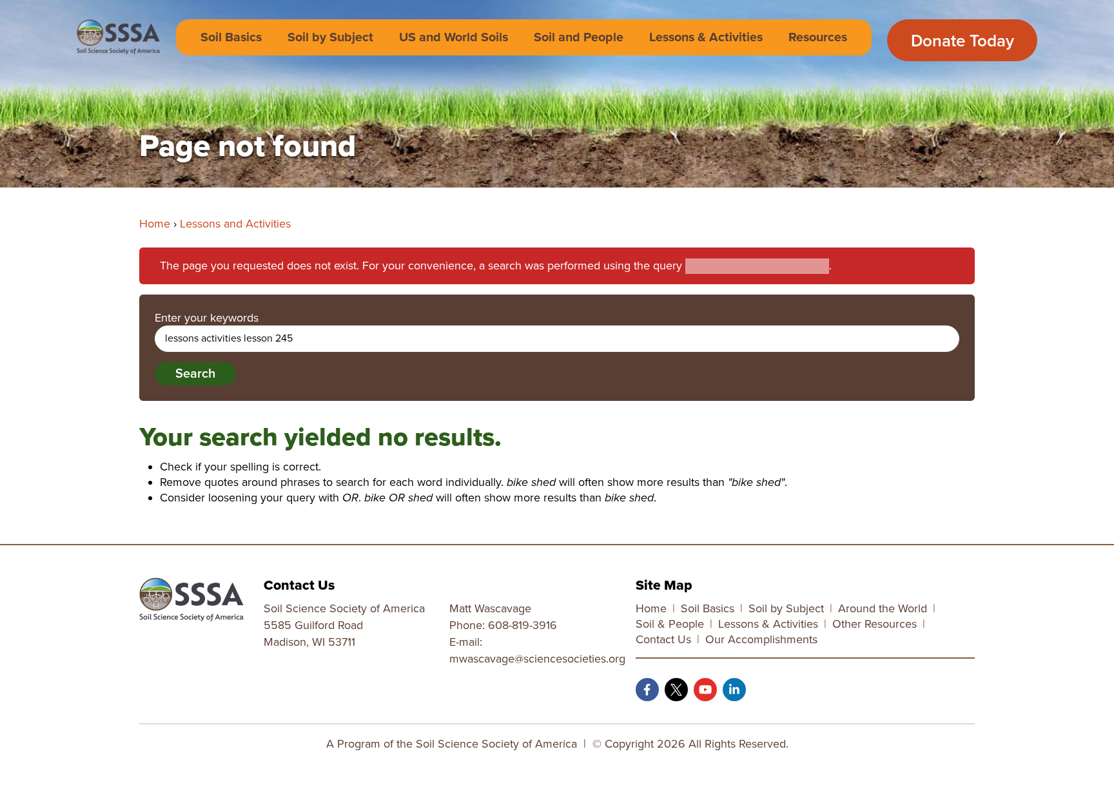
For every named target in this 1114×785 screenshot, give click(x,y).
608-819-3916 (522, 625)
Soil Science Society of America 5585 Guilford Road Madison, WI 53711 (344, 625)
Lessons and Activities (235, 224)
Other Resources (874, 624)
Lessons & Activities (706, 37)
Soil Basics (231, 37)
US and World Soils (453, 37)
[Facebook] (647, 689)
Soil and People (578, 37)
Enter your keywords (207, 318)
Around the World (882, 608)
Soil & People (670, 624)
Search (195, 374)
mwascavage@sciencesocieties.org (537, 659)
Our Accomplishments (761, 639)
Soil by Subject (330, 37)
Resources (817, 37)
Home (154, 224)
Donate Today (962, 41)
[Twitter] (676, 689)
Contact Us (663, 639)
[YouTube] (705, 689)
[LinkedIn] (734, 689)
